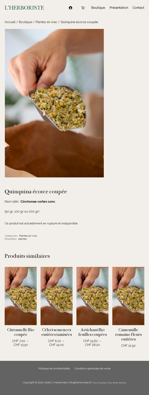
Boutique (25, 22)
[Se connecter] (70, 8)
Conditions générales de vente (92, 368)
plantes (22, 238)
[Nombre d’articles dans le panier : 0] (83, 8)
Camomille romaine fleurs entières (128, 334)
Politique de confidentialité (54, 368)
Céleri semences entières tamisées (56, 332)
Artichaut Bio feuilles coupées (92, 332)
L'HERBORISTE (24, 7)
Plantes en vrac (46, 22)
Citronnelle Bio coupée (20, 332)
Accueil (10, 22)
